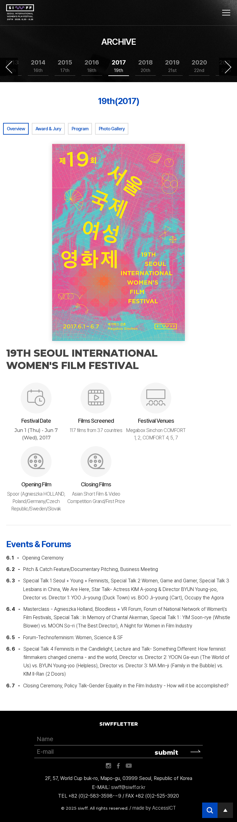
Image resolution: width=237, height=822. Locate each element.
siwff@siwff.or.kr (128, 787)
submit (166, 752)
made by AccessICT (154, 808)
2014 (38, 66)
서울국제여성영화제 (20, 12)
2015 (65, 66)
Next (228, 67)
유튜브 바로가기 (129, 766)
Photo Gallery (112, 129)
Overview (16, 129)
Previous (9, 67)
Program (80, 129)
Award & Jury (48, 129)
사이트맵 (226, 12)
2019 (172, 66)
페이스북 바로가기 (118, 766)
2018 (145, 66)
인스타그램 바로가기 (108, 766)
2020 (199, 66)
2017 (119, 66)
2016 (92, 66)
